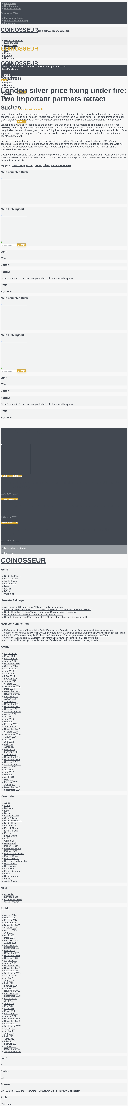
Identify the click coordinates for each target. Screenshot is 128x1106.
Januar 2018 (10, 754)
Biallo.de (8, 808)
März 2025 (9, 676)
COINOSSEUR (19, 30)
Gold (15, 476)
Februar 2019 (11, 724)
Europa (7, 833)
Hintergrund (10, 843)
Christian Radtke (12, 638)
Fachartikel (10, 3)
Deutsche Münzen (13, 40)
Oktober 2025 (11, 666)
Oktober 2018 (11, 732)
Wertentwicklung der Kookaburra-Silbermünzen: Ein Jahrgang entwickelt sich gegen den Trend (78, 633)
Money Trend (10, 851)
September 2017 (12, 764)
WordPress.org (11, 902)
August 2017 (10, 767)
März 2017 (9, 779)
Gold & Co (9, 841)
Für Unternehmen (13, 18)
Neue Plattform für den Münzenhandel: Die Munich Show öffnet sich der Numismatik (45, 617)
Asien (7, 805)
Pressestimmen (12, 8)
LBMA (38, 165)
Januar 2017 (10, 785)
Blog (6, 80)
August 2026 (10, 653)
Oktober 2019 (11, 709)
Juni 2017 (9, 772)
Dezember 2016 (12, 787)
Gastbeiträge (11, 6)
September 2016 (12, 790)
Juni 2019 (9, 719)
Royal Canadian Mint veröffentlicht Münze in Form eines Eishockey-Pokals (61, 638)
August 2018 (10, 737)
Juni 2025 (9, 671)
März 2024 (9, 689)
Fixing (29, 165)
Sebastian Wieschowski (30, 109)
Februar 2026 (11, 658)
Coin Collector (11, 818)
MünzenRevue (11, 856)
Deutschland (10, 823)
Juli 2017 (8, 769)
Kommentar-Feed (13, 899)
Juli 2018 (8, 739)
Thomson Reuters (61, 165)
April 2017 (9, 777)
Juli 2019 (8, 716)
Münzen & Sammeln (14, 853)
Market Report (11, 846)
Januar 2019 (10, 726)
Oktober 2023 (11, 696)
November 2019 (12, 706)
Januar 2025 (10, 681)
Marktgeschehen (12, 848)
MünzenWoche (11, 858)
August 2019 (10, 714)
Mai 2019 (8, 721)
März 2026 (9, 656)
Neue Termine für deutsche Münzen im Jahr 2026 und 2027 (33, 614)
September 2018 (12, 734)
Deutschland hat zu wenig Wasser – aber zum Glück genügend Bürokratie (40, 612)
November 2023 (12, 694)
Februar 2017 (11, 782)
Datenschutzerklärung (16, 20)
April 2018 (9, 747)
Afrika (7, 803)
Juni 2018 (9, 742)
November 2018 (12, 729)
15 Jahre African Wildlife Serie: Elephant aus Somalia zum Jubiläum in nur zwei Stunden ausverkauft (65, 630)
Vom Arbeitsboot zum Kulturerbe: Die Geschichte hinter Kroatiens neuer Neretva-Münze (47, 609)
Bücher (8, 85)
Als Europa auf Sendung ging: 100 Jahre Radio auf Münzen (33, 607)
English (8, 53)
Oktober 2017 (11, 762)
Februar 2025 (11, 678)
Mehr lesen (6, 496)
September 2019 (12, 711)
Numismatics (10, 863)
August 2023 (10, 699)
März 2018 (9, 749)
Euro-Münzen (11, 43)
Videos (7, 878)
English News (7, 476)
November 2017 (12, 759)
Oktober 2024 (11, 684)
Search (21, 121)
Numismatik (10, 866)
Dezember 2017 (12, 757)
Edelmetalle (10, 77)
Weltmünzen (11, 75)
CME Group (18, 165)
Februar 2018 (11, 752)
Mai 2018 (8, 744)
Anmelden (9, 894)
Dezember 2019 (12, 704)
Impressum (10, 23)
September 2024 (12, 686)
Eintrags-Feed (11, 897)
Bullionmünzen (11, 815)
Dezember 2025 (12, 663)
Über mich (9, 58)
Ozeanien (9, 868)
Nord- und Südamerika (15, 861)
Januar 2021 (10, 701)
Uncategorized (11, 876)
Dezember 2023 (12, 691)
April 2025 (9, 673)
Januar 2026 (10, 661)
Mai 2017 (8, 774)
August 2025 (10, 668)
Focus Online (10, 836)
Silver (4, 80)
